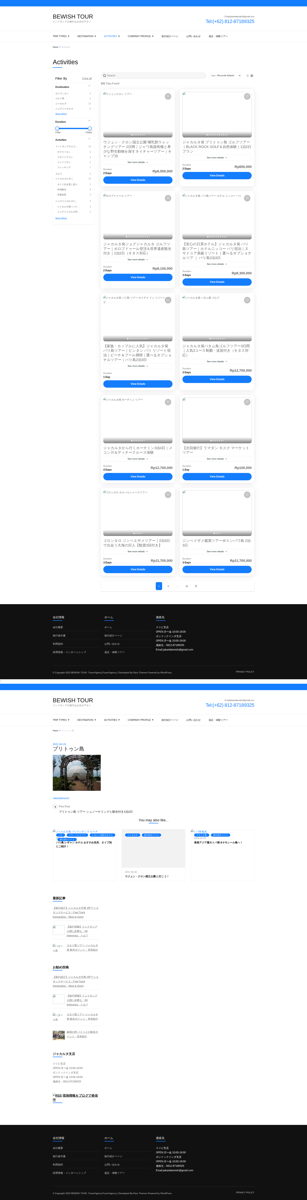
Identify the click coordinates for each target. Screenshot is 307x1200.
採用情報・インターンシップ (69, 652)
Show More (61, 113)
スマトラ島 (202, 835)
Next (196, 586)
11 (186, 586)
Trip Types (60, 36)
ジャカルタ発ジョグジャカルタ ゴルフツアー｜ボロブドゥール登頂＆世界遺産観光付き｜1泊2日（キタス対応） (137, 248)
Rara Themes (140, 672)
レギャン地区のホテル (102, 835)
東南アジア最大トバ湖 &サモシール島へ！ (218, 842)
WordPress (166, 672)
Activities (110, 36)
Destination (85, 36)
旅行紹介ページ (169, 36)
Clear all (87, 78)
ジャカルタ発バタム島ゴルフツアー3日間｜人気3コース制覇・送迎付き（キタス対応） (216, 350)
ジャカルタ (132, 835)
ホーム (108, 627)
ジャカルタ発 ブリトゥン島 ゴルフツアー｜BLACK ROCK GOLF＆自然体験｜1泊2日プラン (216, 146)
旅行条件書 (59, 635)
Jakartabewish (61, 798)
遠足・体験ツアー (218, 36)
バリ (61, 835)
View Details (138, 180)
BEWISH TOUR (73, 16)
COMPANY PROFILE (139, 36)
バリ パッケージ (77, 835)
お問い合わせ (193, 36)
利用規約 (58, 644)
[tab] (132, 134)
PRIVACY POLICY (245, 672)
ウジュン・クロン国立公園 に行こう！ (147, 876)
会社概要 (58, 627)
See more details (136, 162)
